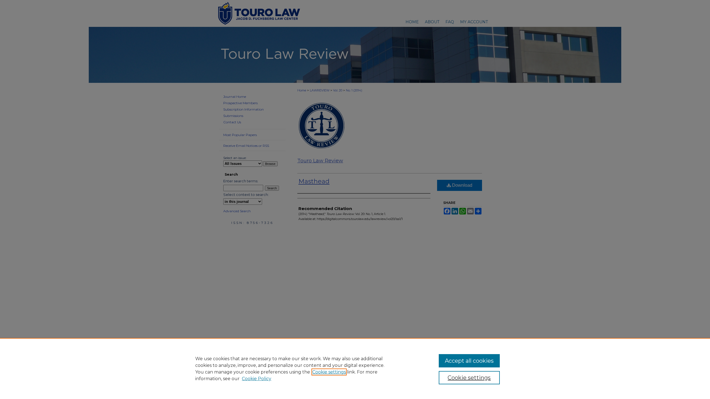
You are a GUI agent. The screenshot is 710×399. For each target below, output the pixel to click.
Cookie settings (329, 372)
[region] (355, 368)
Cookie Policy (256, 378)
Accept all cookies (469, 360)
